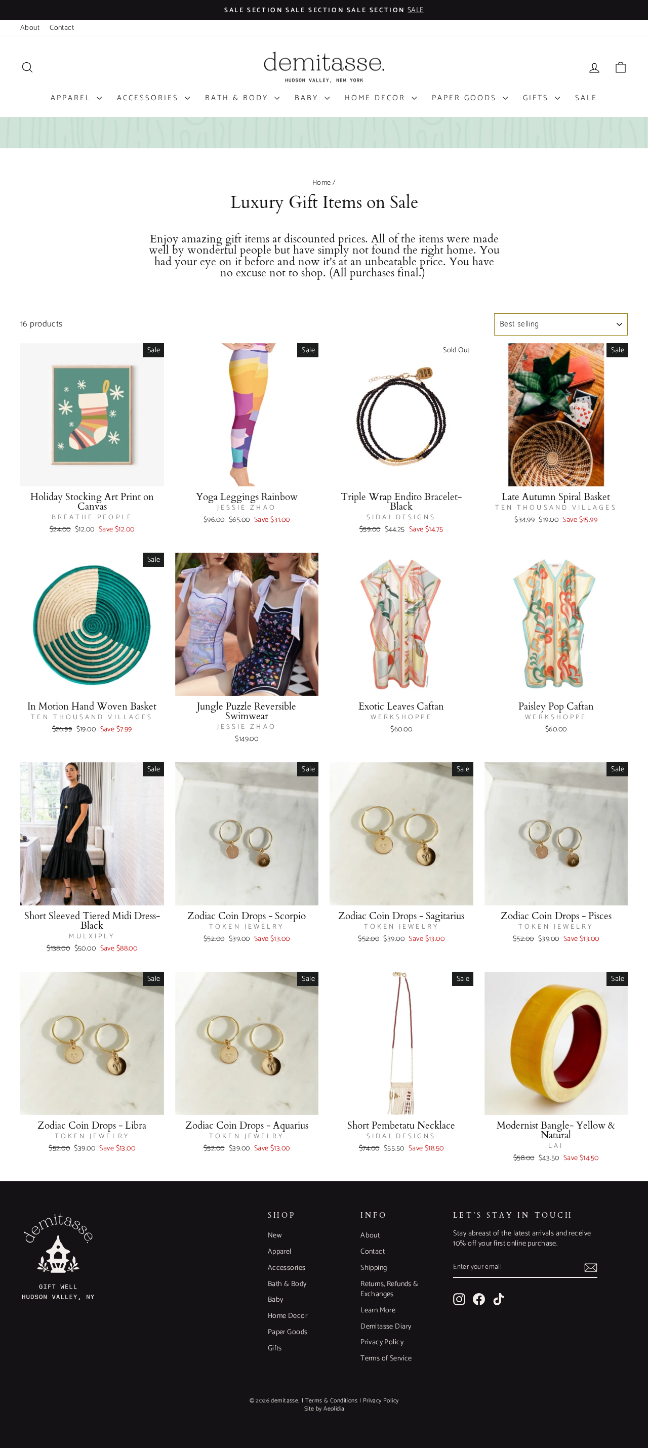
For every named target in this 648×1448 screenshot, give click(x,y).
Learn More (377, 1310)
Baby (308, 98)
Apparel (72, 98)
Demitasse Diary (385, 1326)
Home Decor (377, 98)
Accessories (149, 98)
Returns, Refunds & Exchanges (389, 1289)
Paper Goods (466, 98)
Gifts (537, 98)
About (29, 28)
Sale (586, 98)
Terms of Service (386, 1358)
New (274, 1235)
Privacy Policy (381, 1342)
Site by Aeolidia (324, 1409)
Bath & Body (238, 98)
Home (321, 183)
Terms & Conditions (331, 1400)
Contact (62, 28)
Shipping (373, 1268)
